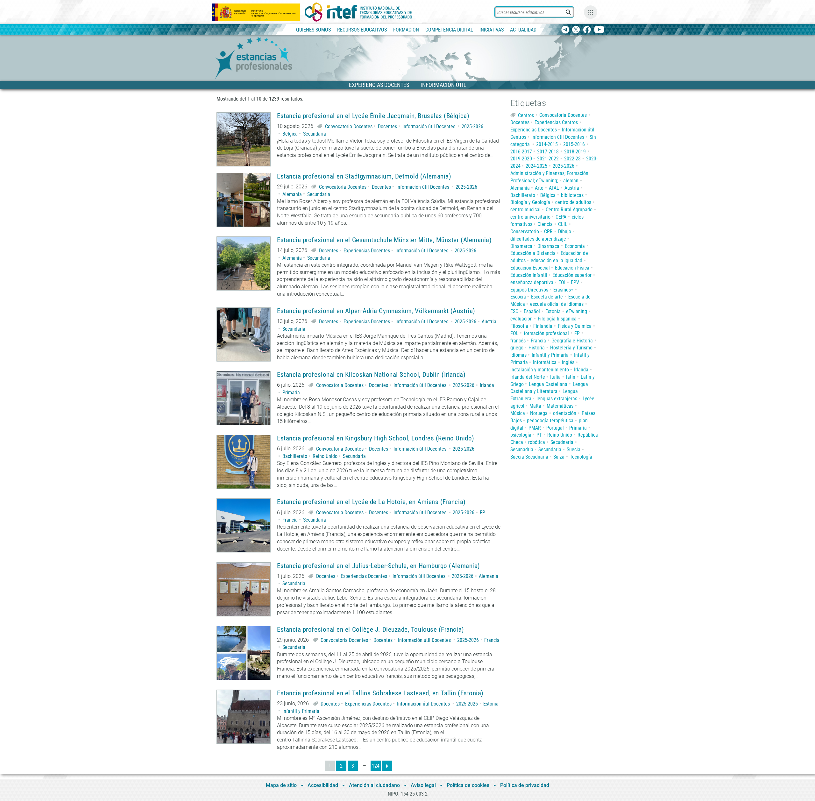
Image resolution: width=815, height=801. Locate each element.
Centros (526, 115)
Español (532, 311)
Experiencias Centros (556, 122)
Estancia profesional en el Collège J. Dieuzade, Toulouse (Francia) (370, 629)
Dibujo (564, 231)
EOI (561, 282)
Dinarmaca (548, 246)
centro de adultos (573, 202)
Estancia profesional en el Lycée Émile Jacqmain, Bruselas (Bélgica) (373, 116)
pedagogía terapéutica (550, 421)
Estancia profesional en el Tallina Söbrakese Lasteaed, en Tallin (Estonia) (380, 693)
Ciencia (545, 224)
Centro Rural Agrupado (569, 210)
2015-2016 (574, 144)
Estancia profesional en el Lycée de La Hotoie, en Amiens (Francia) (371, 502)
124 (375, 766)
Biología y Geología (530, 202)
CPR (548, 231)
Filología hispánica (557, 319)
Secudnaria (561, 442)
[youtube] (599, 30)
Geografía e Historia (572, 341)
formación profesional (546, 333)
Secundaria (314, 134)
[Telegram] (565, 30)
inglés (568, 362)
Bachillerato (294, 456)
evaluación (521, 319)
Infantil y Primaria (300, 711)
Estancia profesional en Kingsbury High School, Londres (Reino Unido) (375, 438)
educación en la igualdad (556, 260)
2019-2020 (521, 159)
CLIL (562, 224)
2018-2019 (575, 152)
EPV (575, 282)
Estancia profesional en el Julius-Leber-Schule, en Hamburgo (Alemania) (378, 566)
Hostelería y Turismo (571, 348)
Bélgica (290, 134)
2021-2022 (548, 159)
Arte (539, 188)
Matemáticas (560, 406)
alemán (570, 181)
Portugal (555, 428)
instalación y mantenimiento (539, 370)
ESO (514, 311)
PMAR (534, 428)
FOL (514, 333)
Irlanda (487, 385)
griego (516, 348)
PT (539, 435)
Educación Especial (530, 268)
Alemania (292, 194)
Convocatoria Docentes (348, 126)
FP (482, 512)
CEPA (561, 217)
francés (518, 341)
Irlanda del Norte (527, 377)
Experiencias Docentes (367, 251)
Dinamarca (521, 246)
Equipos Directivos (529, 290)
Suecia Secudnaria (529, 457)
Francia (290, 520)
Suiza (558, 457)
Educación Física (572, 268)
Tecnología (581, 457)
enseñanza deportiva (531, 282)
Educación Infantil (528, 275)
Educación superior (572, 275)
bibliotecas (572, 195)
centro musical (525, 210)
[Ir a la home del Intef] (358, 12)
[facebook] (587, 30)
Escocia (518, 297)
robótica (536, 442)
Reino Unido (325, 456)
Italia (555, 377)
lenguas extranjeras (556, 399)
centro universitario (530, 217)
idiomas (518, 355)
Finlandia (542, 326)
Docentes (387, 126)
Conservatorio (524, 231)
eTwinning (576, 311)
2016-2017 (521, 152)
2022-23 (572, 159)
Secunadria (521, 449)
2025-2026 (472, 126)
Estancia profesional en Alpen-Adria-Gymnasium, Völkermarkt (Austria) (376, 311)
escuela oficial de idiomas (557, 304)
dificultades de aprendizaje (538, 239)
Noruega (539, 413)
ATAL (554, 188)
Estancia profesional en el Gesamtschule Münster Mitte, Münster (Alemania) (384, 240)
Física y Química (575, 326)
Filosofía (519, 326)
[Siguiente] (387, 766)
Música (517, 413)
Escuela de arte (547, 297)
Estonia (491, 704)
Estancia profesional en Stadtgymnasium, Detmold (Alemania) (364, 176)
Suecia (573, 449)
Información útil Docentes (428, 126)
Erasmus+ (563, 290)
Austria (489, 322)
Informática (544, 362)
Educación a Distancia (533, 253)
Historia (536, 348)
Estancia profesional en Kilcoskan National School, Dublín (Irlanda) (371, 374)
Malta (535, 406)
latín (570, 377)
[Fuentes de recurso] (590, 12)
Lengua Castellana (548, 384)
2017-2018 (548, 152)
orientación (564, 413)
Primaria (291, 393)
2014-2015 (547, 144)
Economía (575, 246)
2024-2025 (536, 166)
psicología (520, 435)
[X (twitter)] (576, 30)
